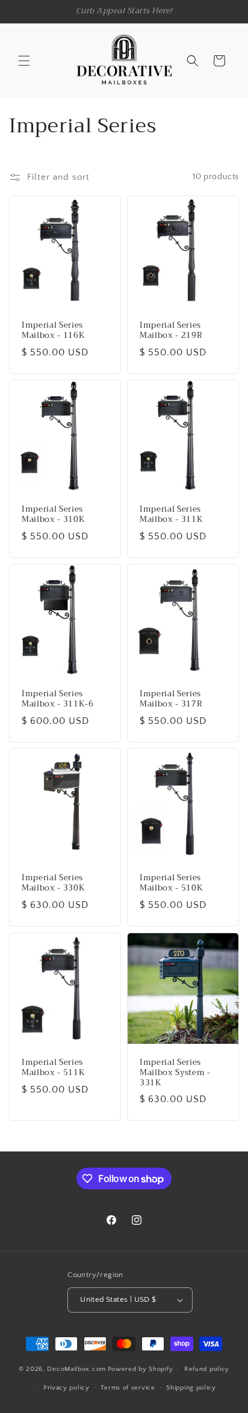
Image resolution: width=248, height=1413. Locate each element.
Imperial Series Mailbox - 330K (53, 883)
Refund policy (206, 1369)
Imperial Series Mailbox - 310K (53, 514)
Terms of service (128, 1387)
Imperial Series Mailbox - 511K (53, 1068)
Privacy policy (66, 1387)
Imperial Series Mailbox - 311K (171, 514)
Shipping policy (191, 1387)
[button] (24, 61)
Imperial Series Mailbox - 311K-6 (58, 699)
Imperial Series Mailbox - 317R (171, 699)
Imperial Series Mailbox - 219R (171, 330)
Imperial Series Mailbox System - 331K (175, 1073)
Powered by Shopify (140, 1369)
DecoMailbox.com (76, 1369)
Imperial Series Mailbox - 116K (53, 330)
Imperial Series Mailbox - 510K (171, 883)
